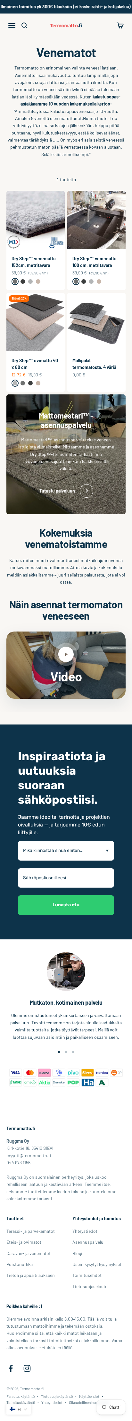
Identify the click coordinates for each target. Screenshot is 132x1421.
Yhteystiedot (84, 1231)
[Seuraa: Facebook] (10, 1368)
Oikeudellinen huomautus (89, 1402)
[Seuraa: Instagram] (27, 1368)
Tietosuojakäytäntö (57, 1396)
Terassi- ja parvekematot (30, 1231)
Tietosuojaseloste (89, 1286)
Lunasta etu (66, 905)
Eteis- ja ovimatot (23, 1242)
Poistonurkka (19, 1264)
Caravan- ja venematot (28, 1253)
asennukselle (28, 1347)
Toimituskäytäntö (20, 1402)
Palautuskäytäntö (20, 1396)
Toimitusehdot (87, 1275)
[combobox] (66, 851)
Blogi (77, 1253)
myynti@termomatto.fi (28, 1155)
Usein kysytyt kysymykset (96, 1264)
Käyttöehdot (89, 1396)
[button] (18, 1409)
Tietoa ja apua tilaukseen (30, 1275)
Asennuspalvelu (87, 1242)
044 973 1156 (18, 1162)
